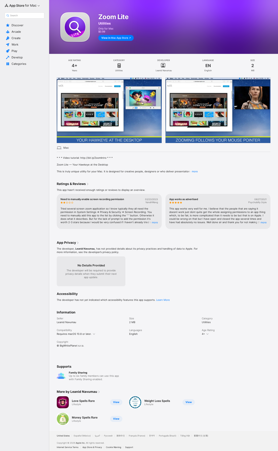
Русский (108, 436)
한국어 (152, 436)
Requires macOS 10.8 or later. (74, 333)
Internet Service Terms (67, 447)
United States (63, 436)
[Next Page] (274, 110)
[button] (24, 25)
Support (129, 447)
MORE (155, 222)
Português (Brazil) (167, 436)
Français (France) (137, 436)
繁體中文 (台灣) (201, 436)
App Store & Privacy (92, 447)
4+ (203, 333)
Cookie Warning (113, 447)
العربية (97, 436)
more (195, 171)
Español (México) (82, 436)
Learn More (163, 299)
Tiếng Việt (185, 436)
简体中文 (120, 436)
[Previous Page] (53, 110)
